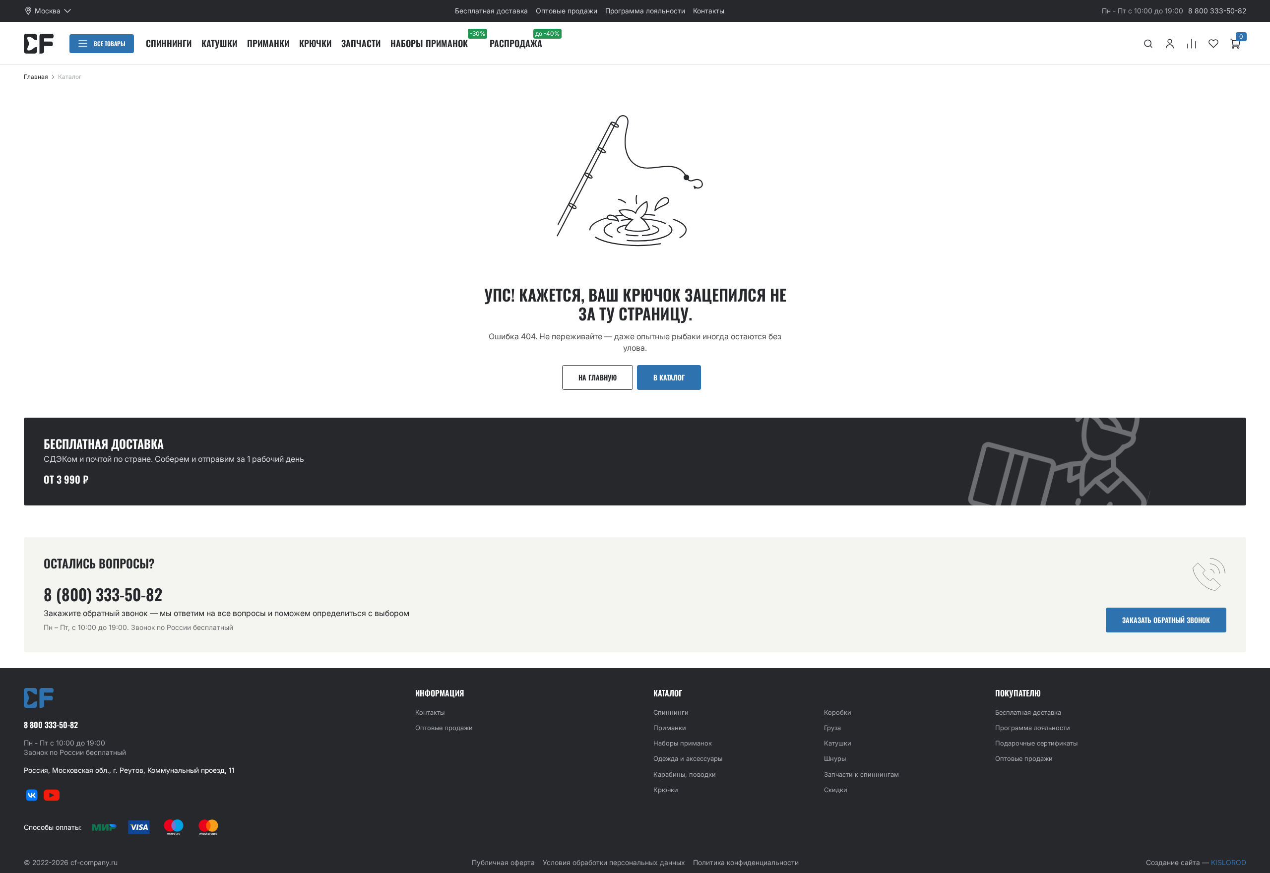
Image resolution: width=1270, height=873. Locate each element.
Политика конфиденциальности (746, 862)
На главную (597, 377)
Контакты (708, 10)
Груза (832, 728)
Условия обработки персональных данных (614, 862)
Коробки (837, 712)
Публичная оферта (503, 862)
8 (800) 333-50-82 (103, 594)
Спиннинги (168, 43)
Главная (36, 76)
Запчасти (361, 43)
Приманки (268, 43)
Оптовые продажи (566, 10)
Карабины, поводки (684, 774)
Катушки (219, 43)
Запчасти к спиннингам (861, 774)
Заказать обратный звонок (1166, 620)
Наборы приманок (429, 43)
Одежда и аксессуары (687, 758)
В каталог (669, 377)
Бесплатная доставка (491, 10)
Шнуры (835, 758)
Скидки (835, 790)
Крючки (315, 43)
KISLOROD (1228, 862)
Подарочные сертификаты (1036, 743)
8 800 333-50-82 (1217, 10)
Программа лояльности (645, 10)
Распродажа (516, 43)
